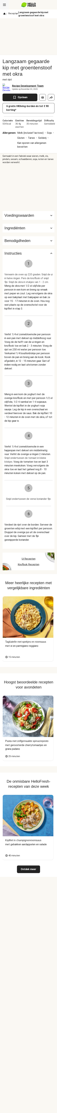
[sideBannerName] (28, 187)
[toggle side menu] (4, 4)
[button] (28, 228)
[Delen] (51, 97)
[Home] (4, 14)
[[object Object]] (42, 97)
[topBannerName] (28, 24)
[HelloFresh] (28, 4)
